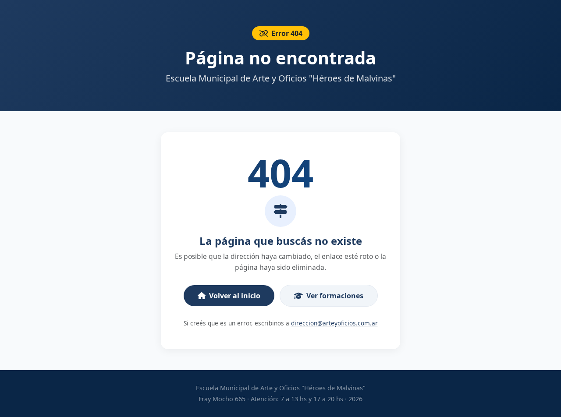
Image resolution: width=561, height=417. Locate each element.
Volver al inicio (234, 295)
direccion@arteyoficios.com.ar (334, 323)
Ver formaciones (334, 295)
